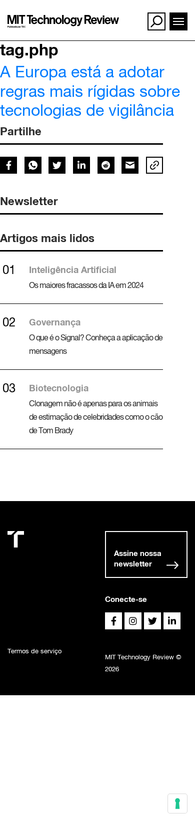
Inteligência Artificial (72, 269)
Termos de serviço (35, 651)
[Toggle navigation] (179, 21)
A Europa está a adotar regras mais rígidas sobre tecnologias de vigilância (90, 90)
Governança (54, 321)
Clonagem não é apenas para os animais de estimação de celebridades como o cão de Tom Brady (95, 417)
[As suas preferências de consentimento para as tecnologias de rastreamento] (177, 803)
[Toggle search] (157, 21)
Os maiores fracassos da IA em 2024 (86, 284)
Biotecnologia (58, 387)
